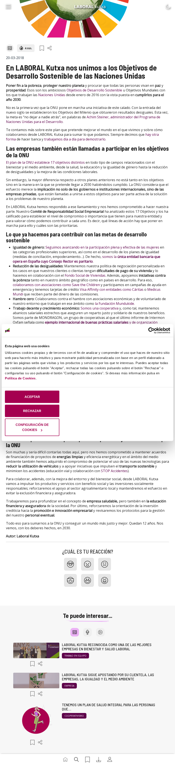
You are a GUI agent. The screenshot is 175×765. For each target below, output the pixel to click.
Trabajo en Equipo (75, 655)
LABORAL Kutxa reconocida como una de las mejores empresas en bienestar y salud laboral (107, 646)
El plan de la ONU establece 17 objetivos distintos (45, 162)
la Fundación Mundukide (114, 303)
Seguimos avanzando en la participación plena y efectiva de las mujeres (102, 247)
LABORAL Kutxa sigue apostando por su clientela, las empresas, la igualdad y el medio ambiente (108, 676)
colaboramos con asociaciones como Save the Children (56, 284)
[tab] (74, 632)
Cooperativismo (74, 715)
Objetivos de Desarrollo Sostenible (94, 90)
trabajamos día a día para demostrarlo (74, 139)
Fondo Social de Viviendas (85, 275)
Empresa (69, 685)
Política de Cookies (20, 378)
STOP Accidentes (114, 471)
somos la (109, 256)
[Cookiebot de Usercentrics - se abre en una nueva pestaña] (151, 330)
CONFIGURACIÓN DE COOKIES (32, 427)
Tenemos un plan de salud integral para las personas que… (108, 706)
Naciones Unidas (51, 95)
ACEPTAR (32, 397)
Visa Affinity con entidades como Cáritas (111, 289)
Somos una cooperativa (99, 308)
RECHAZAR (32, 410)
